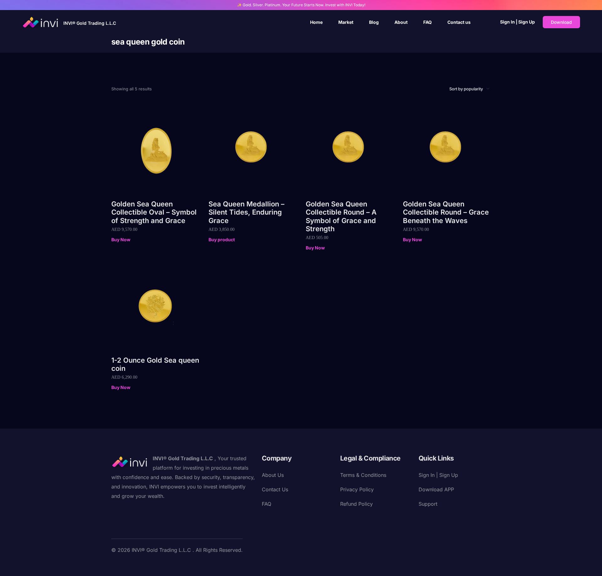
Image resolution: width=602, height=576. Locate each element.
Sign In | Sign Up (517, 21)
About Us (273, 475)
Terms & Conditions (363, 475)
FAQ (266, 504)
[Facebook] (116, 564)
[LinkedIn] (156, 564)
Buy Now (120, 239)
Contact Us (275, 489)
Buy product (222, 239)
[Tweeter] (126, 564)
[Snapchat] (166, 564)
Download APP (436, 489)
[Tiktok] (177, 564)
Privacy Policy (357, 489)
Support (428, 504)
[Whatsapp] (187, 564)
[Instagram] (146, 564)
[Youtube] (136, 564)
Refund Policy (356, 504)
